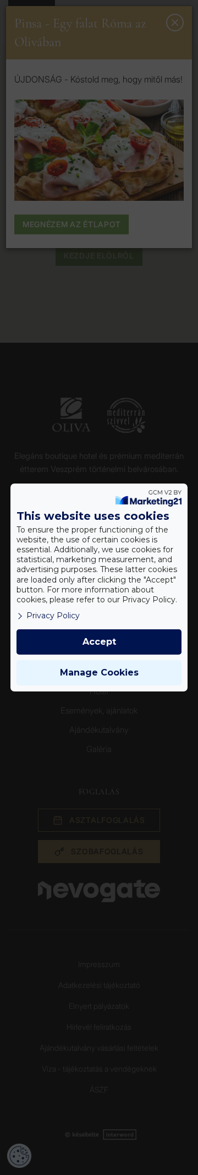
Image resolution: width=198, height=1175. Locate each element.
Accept (99, 641)
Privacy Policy (53, 616)
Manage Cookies (99, 672)
